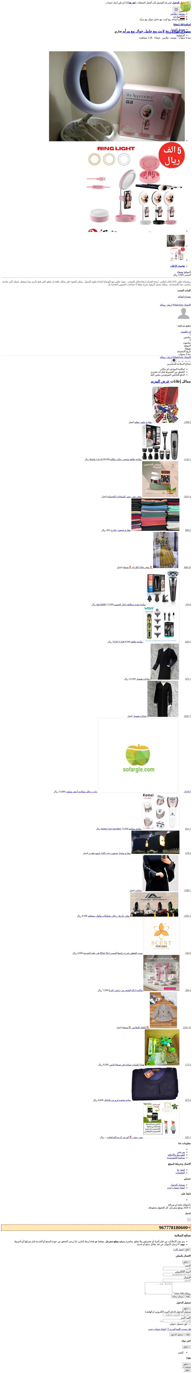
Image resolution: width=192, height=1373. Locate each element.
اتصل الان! (178, 1249)
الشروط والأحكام (176, 1155)
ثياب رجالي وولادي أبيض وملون (81, 791)
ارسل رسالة (166, 305)
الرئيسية (181, 35)
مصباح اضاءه (184, 296)
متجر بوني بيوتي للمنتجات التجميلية (124, 496)
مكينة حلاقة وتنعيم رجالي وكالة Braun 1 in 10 (115, 459)
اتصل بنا (181, 1170)
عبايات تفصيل (143, 679)
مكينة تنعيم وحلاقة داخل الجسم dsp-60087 (121, 604)
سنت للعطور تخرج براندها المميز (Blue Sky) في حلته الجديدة (113, 953)
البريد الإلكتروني (183, 1271)
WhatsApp (178, 305)
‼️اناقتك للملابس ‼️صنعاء (135, 1027)
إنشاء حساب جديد (176, 32)
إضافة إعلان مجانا (182, 24)
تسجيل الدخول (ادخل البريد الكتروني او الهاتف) (168, 1311)
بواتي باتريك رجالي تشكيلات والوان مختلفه (108, 916)
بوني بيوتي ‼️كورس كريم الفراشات (125, 1137)
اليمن (180, 1352)
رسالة (182, 1293)
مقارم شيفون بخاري (121, 530)
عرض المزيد (160, 381)
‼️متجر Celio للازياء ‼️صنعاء (137, 567)
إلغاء (188, 1296)
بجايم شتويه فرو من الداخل (117, 1100)
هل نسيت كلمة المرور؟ (179, 1329)
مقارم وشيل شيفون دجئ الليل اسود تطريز (110, 853)
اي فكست (186, 331)
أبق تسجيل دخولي (179, 1324)
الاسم (187, 1265)
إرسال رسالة (177, 1296)
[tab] (93, 266)
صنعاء (180, 272)
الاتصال (187, 305)
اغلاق (187, 1250)
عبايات (138, 890)
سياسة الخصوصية (176, 1157)
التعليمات (180, 1172)
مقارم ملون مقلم (143, 422)
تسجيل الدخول (177, 29)
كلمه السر (186, 1317)
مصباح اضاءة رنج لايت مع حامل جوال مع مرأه (156, 31)
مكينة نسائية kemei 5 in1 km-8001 (121, 828)
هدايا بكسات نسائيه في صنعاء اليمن (126, 1064)
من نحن (181, 1152)
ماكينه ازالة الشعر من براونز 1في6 (126, 990)
